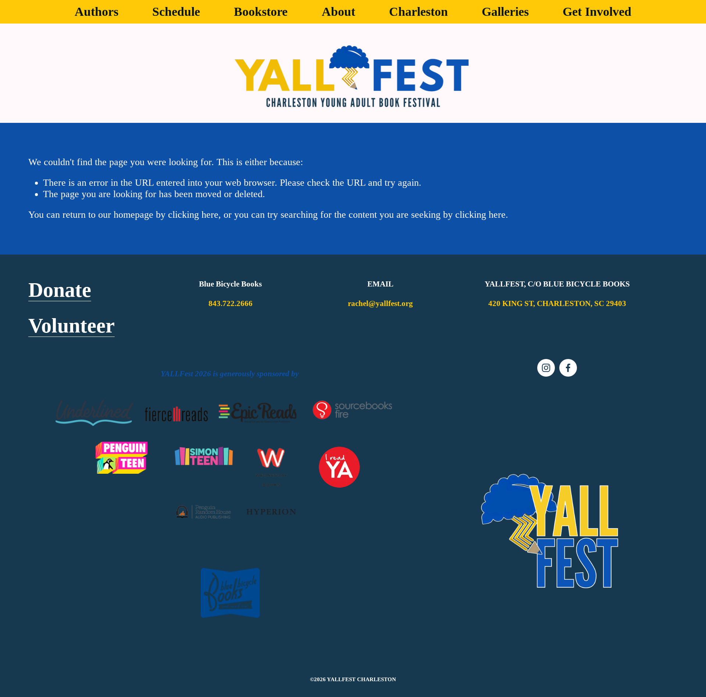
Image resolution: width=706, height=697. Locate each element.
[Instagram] (546, 368)
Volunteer (71, 326)
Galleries (505, 11)
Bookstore (261, 11)
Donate (59, 290)
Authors (96, 11)
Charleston (418, 11)
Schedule (176, 11)
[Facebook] (568, 368)
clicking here (193, 214)
